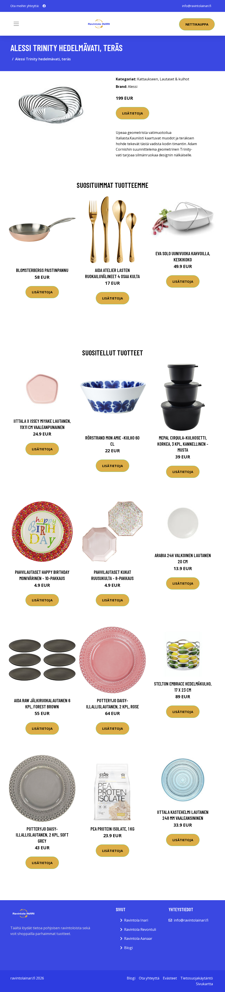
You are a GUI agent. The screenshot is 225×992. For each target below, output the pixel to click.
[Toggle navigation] (16, 24)
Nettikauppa (196, 24)
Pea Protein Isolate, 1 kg (112, 828)
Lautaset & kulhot (174, 79)
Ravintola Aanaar (138, 938)
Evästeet (170, 978)
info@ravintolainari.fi (196, 6)
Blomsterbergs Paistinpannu (42, 270)
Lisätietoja (132, 113)
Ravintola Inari (136, 920)
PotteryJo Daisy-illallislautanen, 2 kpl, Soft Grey (42, 835)
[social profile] (44, 6)
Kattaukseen (147, 79)
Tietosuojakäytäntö (196, 978)
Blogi (128, 947)
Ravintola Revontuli (140, 929)
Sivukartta (204, 983)
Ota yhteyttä (149, 978)
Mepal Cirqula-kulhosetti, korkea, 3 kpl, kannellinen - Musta (182, 444)
